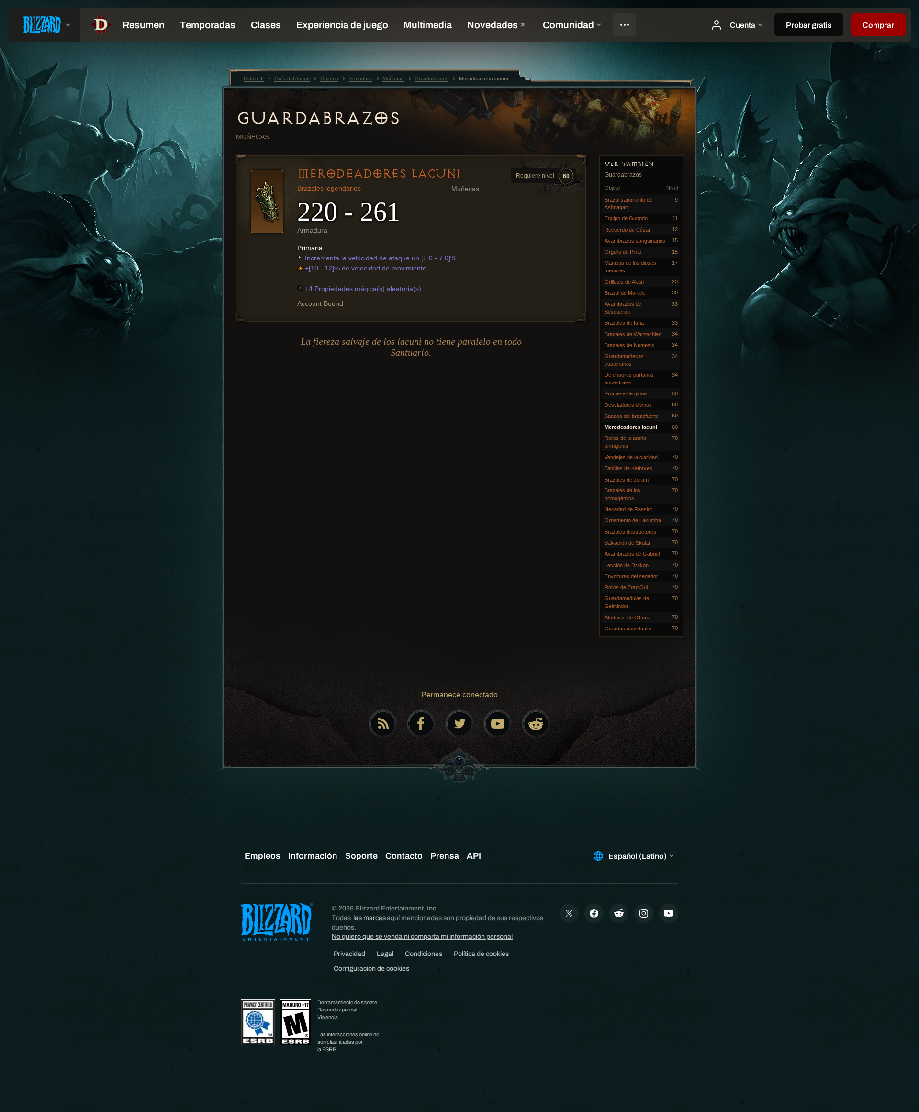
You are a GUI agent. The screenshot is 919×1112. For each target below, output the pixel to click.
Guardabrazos (318, 118)
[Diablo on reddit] (536, 723)
